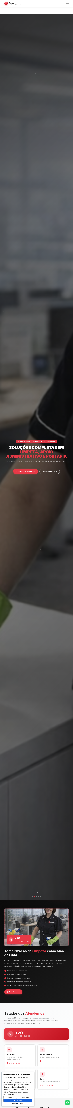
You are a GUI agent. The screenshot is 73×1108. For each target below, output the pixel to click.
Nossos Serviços (48, 471)
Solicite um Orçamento (26, 471)
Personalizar (10, 1097)
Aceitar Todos (18, 1100)
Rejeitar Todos (25, 1097)
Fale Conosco (14, 992)
